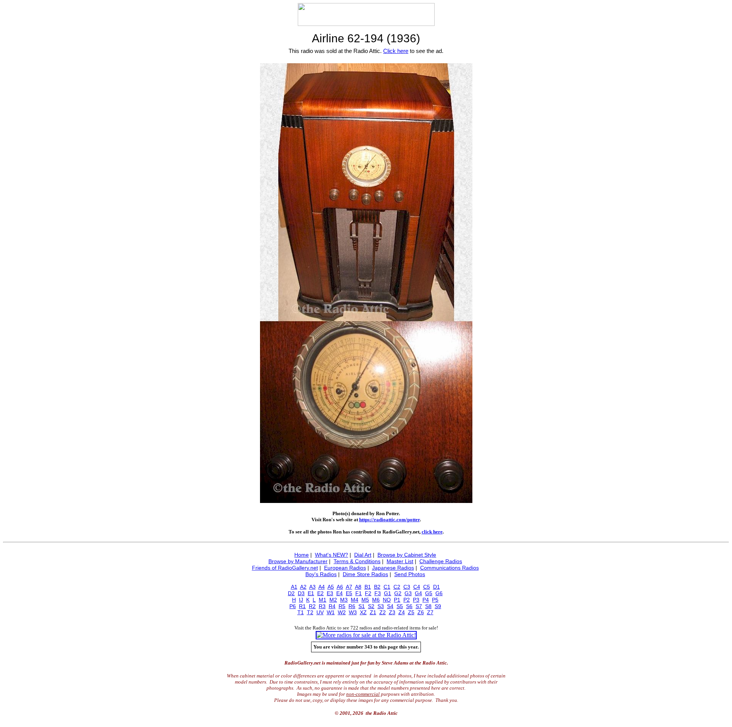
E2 (320, 593)
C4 (416, 587)
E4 (339, 593)
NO (387, 600)
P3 (416, 600)
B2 (377, 587)
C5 (426, 587)
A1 (294, 587)
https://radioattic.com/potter (389, 519)
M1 (322, 600)
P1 (397, 600)
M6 (376, 600)
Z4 (401, 612)
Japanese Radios (393, 568)
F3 (377, 593)
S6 (409, 606)
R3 (322, 606)
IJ (301, 600)
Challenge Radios (440, 561)
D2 (291, 593)
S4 (390, 606)
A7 (349, 587)
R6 (351, 606)
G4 (418, 593)
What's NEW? (331, 555)
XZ (363, 612)
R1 (302, 606)
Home (301, 555)
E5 (349, 593)
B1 (367, 587)
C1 (387, 587)
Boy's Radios (321, 574)
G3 (408, 593)
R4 (332, 606)
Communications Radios (449, 568)
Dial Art (362, 555)
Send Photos (409, 574)
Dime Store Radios (365, 574)
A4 (321, 587)
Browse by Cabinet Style (406, 555)
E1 (311, 593)
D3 (301, 593)
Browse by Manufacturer (297, 561)
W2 (342, 612)
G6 (439, 593)
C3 (406, 587)
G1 (387, 593)
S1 (361, 606)
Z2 (382, 612)
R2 (312, 606)
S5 (399, 606)
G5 (428, 593)
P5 (435, 600)
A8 (358, 587)
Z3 (392, 612)
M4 (354, 600)
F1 (358, 593)
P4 (425, 600)
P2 (406, 600)
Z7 (430, 612)
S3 (380, 606)
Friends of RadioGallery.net (285, 568)
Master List (400, 561)
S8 (428, 606)
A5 (330, 587)
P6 (292, 606)
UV (320, 612)
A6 (340, 587)
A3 (312, 587)
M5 (365, 600)
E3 (330, 593)
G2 (397, 593)
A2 (303, 587)
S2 (371, 606)
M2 (333, 600)
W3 (353, 612)
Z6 (420, 612)
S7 (419, 606)
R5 (342, 606)
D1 (436, 587)
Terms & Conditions (357, 561)
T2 (310, 612)
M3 (344, 600)
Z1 (373, 612)
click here (432, 532)
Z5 (411, 612)
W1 (331, 612)
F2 (368, 593)
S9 (438, 606)
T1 (300, 612)
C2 (396, 587)
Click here (395, 51)
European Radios (345, 568)
